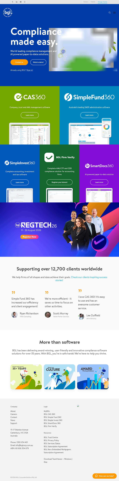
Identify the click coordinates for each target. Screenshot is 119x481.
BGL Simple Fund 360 (52, 417)
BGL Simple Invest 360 (53, 420)
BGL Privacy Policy (51, 440)
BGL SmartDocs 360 (52, 423)
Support (13, 423)
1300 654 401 (22, 442)
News (12, 420)
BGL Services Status (52, 443)
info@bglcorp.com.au (24, 445)
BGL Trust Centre (51, 437)
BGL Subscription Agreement (55, 446)
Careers (13, 414)
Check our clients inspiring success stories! (81, 278)
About (12, 411)
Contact (13, 417)
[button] (114, 12)
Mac (45, 462)
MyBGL (47, 411)
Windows (67, 459)
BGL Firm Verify (50, 426)
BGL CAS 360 (49, 414)
